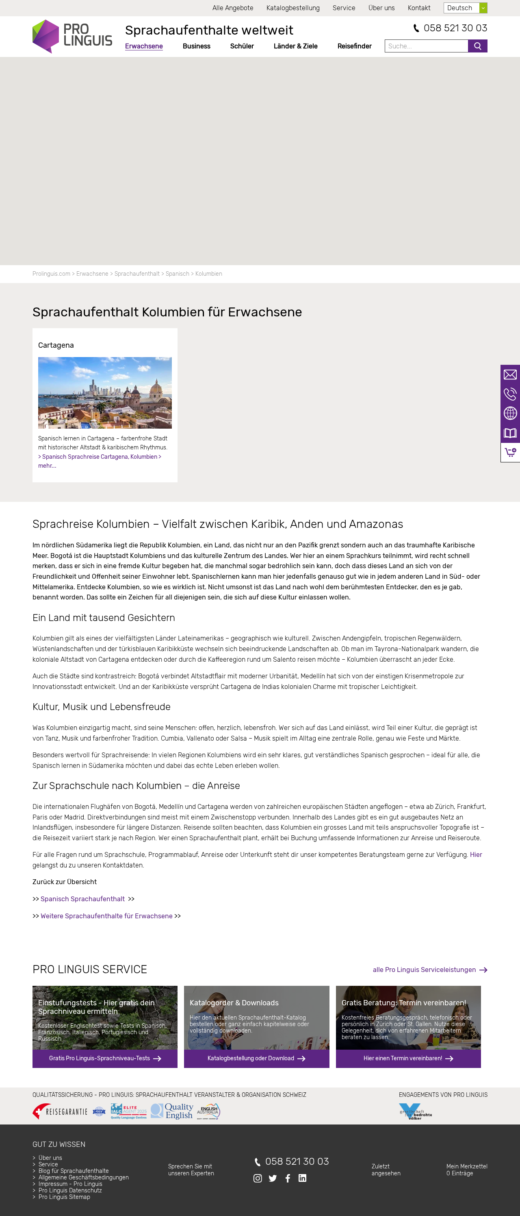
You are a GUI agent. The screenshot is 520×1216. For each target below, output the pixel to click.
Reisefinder (355, 46)
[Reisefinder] (510, 413)
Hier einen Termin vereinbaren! (403, 1058)
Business (196, 46)
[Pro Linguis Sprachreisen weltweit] (72, 36)
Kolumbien (208, 273)
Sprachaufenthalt (137, 273)
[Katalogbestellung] (510, 433)
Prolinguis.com (51, 273)
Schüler (242, 46)
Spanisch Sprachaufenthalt (83, 899)
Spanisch (177, 273)
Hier (476, 855)
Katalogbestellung (293, 8)
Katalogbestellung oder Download (251, 1058)
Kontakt (419, 8)
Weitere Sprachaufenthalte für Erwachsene (107, 916)
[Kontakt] (510, 374)
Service (344, 8)
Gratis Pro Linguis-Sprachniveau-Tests (99, 1058)
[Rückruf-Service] (510, 394)
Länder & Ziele (296, 46)
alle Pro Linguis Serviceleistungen (424, 970)
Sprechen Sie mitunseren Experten (191, 1170)
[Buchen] (510, 452)
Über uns (381, 8)
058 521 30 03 (456, 28)
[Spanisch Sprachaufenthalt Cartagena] (105, 393)
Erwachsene (144, 46)
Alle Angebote (233, 8)
